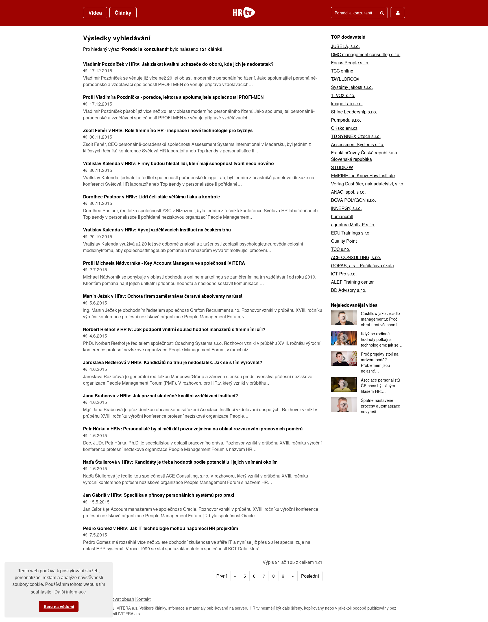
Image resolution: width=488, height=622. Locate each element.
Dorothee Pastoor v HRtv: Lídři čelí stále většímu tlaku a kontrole (151, 196)
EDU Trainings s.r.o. (351, 232)
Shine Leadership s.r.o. (354, 111)
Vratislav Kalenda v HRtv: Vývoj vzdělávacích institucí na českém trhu (157, 229)
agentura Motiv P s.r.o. (353, 224)
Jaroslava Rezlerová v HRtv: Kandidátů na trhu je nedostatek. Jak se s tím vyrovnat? (172, 362)
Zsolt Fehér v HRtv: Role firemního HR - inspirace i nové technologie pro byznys (168, 130)
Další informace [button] (70, 592)
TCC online (342, 70)
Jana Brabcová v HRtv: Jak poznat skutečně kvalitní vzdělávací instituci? (160, 395)
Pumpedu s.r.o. (346, 120)
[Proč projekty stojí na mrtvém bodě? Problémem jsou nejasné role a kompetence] (344, 358)
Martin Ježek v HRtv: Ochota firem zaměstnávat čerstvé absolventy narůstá (163, 296)
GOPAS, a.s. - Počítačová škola (362, 265)
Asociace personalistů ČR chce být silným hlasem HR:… (380, 385)
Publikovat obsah (116, 599)
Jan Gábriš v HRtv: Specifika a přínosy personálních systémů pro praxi (158, 495)
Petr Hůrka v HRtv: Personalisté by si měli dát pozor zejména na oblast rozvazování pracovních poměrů (193, 428)
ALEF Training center (352, 282)
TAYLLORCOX (345, 79)
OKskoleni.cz (344, 128)
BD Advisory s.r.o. (348, 290)
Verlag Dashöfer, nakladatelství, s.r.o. (367, 183)
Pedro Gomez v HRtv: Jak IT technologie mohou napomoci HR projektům (160, 528)
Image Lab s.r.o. (347, 103)
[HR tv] (244, 12)
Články (123, 12)
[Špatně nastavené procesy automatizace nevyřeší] (344, 404)
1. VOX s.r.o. (343, 95)
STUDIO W (342, 167)
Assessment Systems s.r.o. (357, 144)
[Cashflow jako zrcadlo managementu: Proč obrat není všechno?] (344, 317)
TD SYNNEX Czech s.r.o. (356, 136)
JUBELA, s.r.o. (345, 46)
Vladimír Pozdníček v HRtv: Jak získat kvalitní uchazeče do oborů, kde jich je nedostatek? (178, 64)
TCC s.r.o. (340, 249)
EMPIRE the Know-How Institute (363, 175)
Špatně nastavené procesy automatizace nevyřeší (380, 405)
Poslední (310, 576)
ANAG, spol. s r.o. (348, 192)
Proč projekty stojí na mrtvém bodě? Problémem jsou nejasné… (379, 362)
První (221, 576)
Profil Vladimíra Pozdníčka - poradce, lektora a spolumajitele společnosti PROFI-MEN (173, 97)
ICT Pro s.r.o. (344, 273)
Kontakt (143, 599)
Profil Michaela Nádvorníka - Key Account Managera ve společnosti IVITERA (164, 263)
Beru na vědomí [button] (59, 606)
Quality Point (344, 241)
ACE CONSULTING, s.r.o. (356, 257)
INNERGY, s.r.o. (346, 208)
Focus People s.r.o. (350, 62)
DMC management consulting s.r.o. (365, 54)
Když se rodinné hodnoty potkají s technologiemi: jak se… (381, 339)
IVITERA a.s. (127, 608)
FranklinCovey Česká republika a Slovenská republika (364, 155)
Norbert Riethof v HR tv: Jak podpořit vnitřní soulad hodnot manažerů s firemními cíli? (174, 329)
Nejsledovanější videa (354, 305)
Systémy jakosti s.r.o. (352, 87)
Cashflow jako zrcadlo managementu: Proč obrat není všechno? (380, 318)
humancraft (342, 216)
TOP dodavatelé (348, 37)
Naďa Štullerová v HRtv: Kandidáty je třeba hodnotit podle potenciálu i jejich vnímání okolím (180, 462)
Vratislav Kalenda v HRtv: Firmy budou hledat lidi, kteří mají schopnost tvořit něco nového (178, 163)
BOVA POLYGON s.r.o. (353, 200)
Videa (95, 12)
